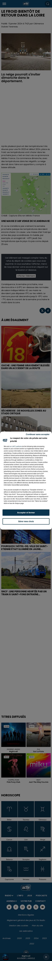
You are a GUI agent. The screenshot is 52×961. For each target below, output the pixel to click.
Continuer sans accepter (37, 434)
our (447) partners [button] (15, 446)
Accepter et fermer (26, 512)
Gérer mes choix (26, 521)
